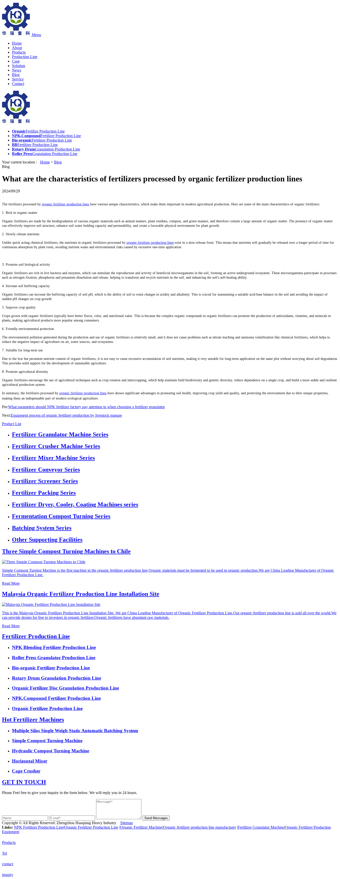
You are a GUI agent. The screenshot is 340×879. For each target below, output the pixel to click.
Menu (36, 35)
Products (19, 52)
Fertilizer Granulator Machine (261, 827)
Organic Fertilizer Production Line (91, 827)
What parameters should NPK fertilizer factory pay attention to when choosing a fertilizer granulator (86, 407)
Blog (16, 75)
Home (17, 43)
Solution (18, 66)
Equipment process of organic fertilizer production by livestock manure (66, 415)
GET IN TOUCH (24, 782)
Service (18, 79)
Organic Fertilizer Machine (141, 827)
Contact (18, 83)
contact (7, 864)
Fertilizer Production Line (36, 636)
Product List (11, 424)
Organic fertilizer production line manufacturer (199, 827)
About (17, 48)
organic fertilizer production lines (65, 204)
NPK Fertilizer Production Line (38, 827)
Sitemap (126, 823)
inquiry (7, 875)
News (16, 70)
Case (16, 61)
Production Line (24, 57)
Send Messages (156, 818)
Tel (4, 853)
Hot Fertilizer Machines (33, 719)
